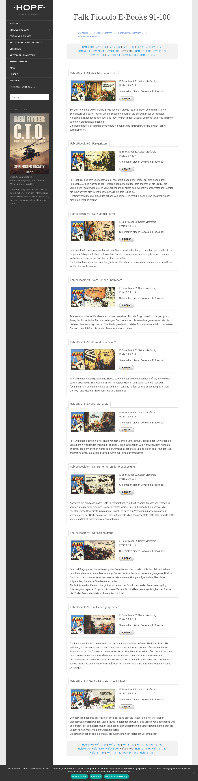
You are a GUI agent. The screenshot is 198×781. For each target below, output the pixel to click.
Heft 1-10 (87, 47)
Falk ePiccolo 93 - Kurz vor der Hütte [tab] (92, 213)
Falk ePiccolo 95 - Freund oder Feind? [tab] (93, 342)
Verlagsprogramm (19, 30)
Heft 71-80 (98, 51)
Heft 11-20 (101, 47)
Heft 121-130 (97, 55)
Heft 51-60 (156, 47)
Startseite (15, 24)
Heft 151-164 (147, 55)
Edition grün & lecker (20, 36)
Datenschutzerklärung (116, 776)
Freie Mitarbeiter (18, 62)
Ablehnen (96, 776)
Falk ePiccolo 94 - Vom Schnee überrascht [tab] (96, 280)
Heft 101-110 (142, 51)
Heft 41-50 (142, 47)
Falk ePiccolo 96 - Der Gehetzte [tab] (89, 404)
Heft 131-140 (114, 55)
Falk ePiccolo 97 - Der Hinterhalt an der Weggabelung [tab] (102, 466)
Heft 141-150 (130, 55)
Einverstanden (79, 776)
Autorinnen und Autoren (22, 55)
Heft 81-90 (112, 51)
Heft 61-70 (84, 51)
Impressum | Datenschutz (22, 87)
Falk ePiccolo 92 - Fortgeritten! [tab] (89, 143)
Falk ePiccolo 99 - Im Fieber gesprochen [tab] (94, 607)
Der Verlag (15, 49)
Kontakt (14, 74)
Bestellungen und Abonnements (26, 43)
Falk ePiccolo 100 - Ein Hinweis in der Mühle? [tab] (97, 681)
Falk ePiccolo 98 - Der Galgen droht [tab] (91, 532)
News (12, 68)
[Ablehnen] (194, 772)
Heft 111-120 (159, 51)
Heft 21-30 (115, 47)
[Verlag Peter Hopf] (29, 7)
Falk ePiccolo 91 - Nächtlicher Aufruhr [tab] (93, 73)
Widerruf (14, 81)
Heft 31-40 (128, 47)
